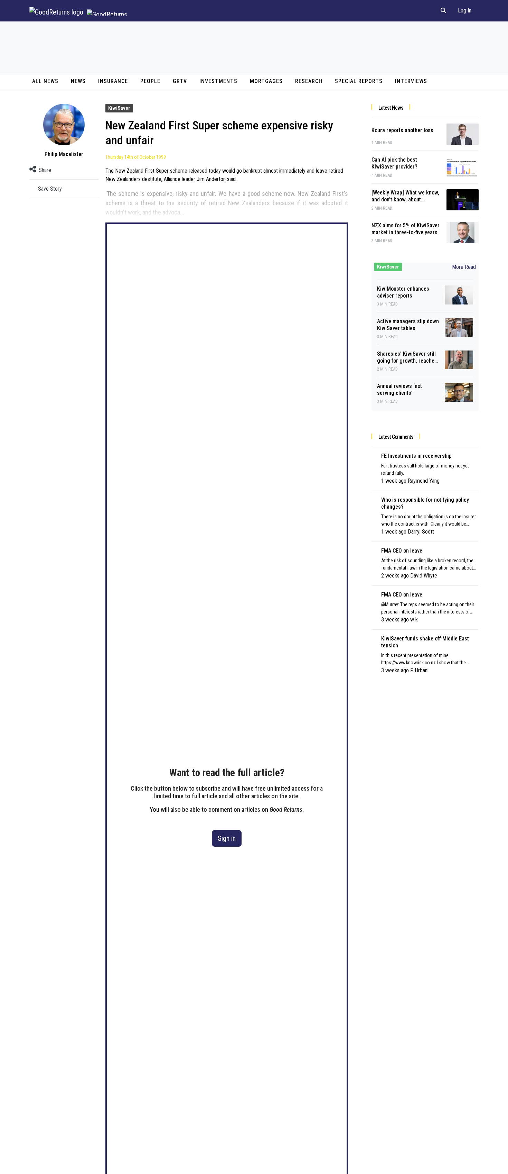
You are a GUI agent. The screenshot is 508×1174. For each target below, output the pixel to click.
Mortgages (266, 81)
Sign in (227, 838)
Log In (464, 10)
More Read (464, 267)
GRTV (180, 81)
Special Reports (359, 81)
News (78, 81)
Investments (218, 81)
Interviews (411, 81)
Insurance (113, 81)
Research (308, 81)
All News (45, 81)
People (150, 81)
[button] (443, 10)
